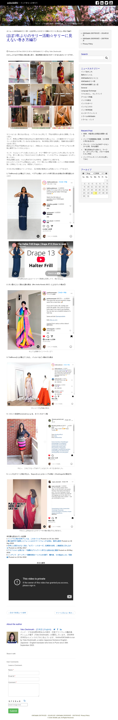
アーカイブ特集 (86, 97)
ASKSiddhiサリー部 (21, 31)
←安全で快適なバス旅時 (17, 613)
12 (96, 187)
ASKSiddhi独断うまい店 (89, 84)
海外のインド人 (86, 75)
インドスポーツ (86, 103)
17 (88, 190)
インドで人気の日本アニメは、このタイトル (24, 539)
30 (84, 196)
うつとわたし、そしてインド (91, 94)
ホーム (9, 31)
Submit (13, 711)
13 (99, 187)
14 (103, 187)
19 (96, 190)
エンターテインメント (89, 113)
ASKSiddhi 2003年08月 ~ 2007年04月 (68, 715)
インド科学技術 (86, 110)
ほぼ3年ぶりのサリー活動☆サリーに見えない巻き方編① (50, 31)
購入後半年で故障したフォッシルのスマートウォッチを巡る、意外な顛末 (34, 541)
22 (107, 190)
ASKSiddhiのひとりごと (89, 78)
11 (92, 187)
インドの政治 (86, 100)
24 (88, 193)
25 (92, 193)
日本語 (40, 629)
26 (96, 193)
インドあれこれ (86, 72)
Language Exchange (88, 91)
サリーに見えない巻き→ (65, 613)
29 (107, 193)
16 (84, 190)
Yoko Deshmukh (55, 51)
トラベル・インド (87, 119)
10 (88, 187)
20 (99, 190)
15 (107, 187)
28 (103, 193)
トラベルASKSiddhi (88, 116)
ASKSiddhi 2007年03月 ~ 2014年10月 (44, 715)
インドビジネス (86, 107)
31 (88, 196)
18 (92, 190)
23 (84, 193)
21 (103, 190)
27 (99, 193)
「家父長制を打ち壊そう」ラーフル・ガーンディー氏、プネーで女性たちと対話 (96, 152)
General (84, 88)
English (47, 629)
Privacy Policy (88, 44)
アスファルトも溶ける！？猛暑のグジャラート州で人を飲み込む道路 (33, 550)
